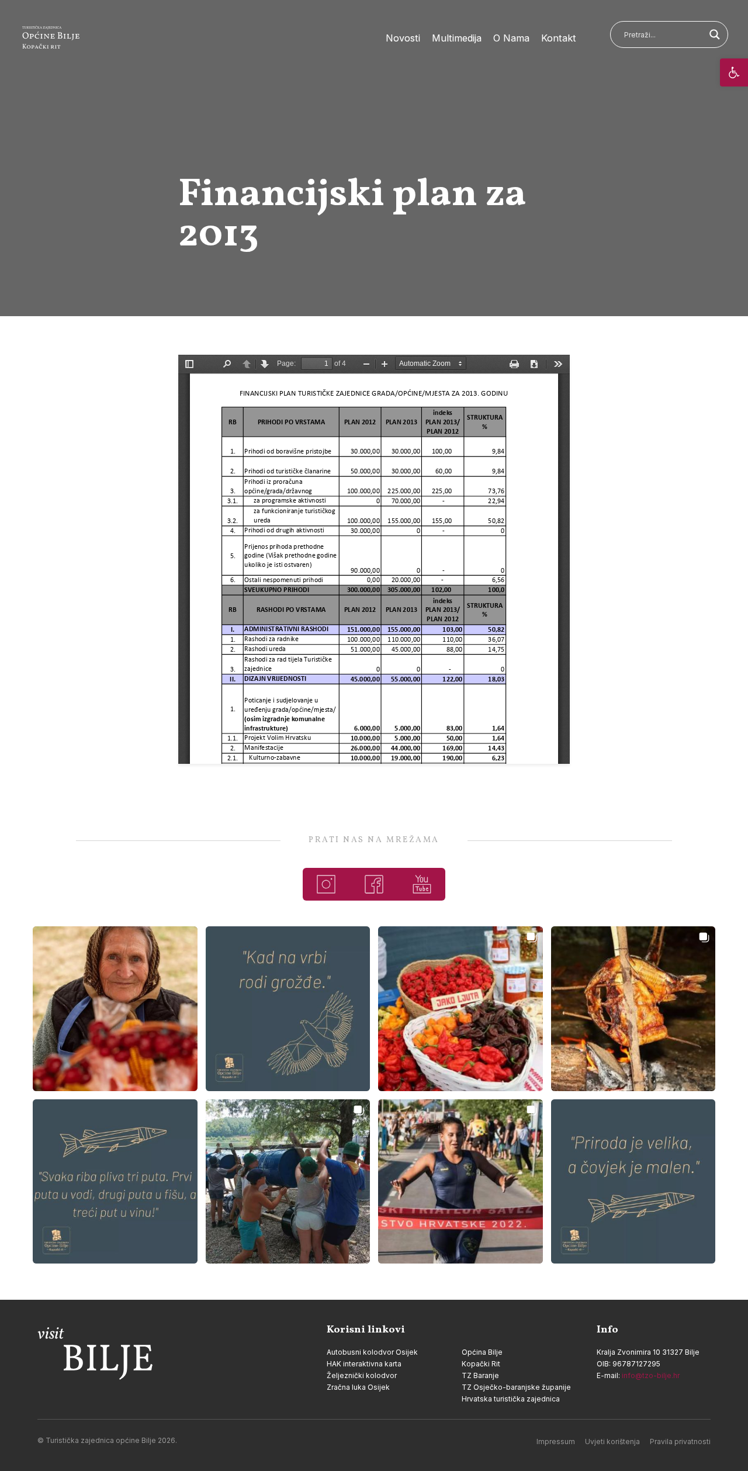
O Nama (511, 38)
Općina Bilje (482, 1352)
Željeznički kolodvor (362, 1375)
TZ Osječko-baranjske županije (516, 1387)
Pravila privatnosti (680, 1441)
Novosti (403, 38)
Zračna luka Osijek (358, 1387)
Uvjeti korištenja (612, 1441)
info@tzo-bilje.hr (651, 1375)
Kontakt (558, 38)
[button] (734, 72)
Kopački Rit (481, 1363)
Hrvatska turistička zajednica (511, 1398)
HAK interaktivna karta (364, 1363)
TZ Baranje (480, 1375)
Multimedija (457, 38)
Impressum (555, 1441)
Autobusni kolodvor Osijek (372, 1352)
